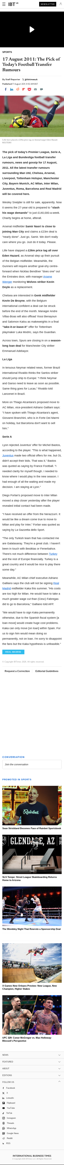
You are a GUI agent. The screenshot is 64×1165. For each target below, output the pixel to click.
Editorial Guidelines (46, 671)
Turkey (53, 553)
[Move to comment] (41, 89)
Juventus (8, 455)
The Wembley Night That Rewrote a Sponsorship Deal (31, 929)
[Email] (35, 89)
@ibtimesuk (31, 79)
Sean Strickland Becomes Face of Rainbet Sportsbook (31, 828)
